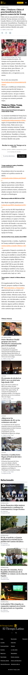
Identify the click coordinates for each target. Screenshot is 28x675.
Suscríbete (20, 2)
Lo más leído (14, 649)
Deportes (13, 642)
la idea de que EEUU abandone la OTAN (13, 206)
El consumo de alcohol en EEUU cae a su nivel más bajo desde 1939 (11, 380)
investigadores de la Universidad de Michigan (13, 83)
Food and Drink (5, 646)
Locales (3, 376)
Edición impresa (15, 657)
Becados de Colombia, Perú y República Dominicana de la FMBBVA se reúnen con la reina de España (14, 573)
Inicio (2, 639)
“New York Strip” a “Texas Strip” (14, 288)
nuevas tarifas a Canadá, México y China (13, 247)
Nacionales (14, 639)
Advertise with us (15, 664)
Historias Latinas (5, 660)
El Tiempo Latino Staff (7, 29)
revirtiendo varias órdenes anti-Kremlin (13, 179)
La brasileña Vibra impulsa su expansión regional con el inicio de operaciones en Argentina (13, 606)
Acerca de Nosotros (16, 660)
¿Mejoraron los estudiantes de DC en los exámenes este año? (10, 420)
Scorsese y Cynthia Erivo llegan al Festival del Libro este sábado (11, 457)
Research (25, 639)
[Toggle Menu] (25, 3)
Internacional (5, 7)
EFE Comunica (4, 511)
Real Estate (3, 657)
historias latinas (6, 337)
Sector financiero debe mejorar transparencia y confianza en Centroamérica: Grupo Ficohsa (13, 507)
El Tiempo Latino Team (7, 358)
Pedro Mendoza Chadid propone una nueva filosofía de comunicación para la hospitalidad (11, 342)
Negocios (3, 653)
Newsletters (14, 653)
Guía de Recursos (5, 664)
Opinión (13, 646)
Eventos (3, 649)
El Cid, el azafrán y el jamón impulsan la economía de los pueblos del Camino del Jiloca (12, 539)
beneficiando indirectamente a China (13, 120)
